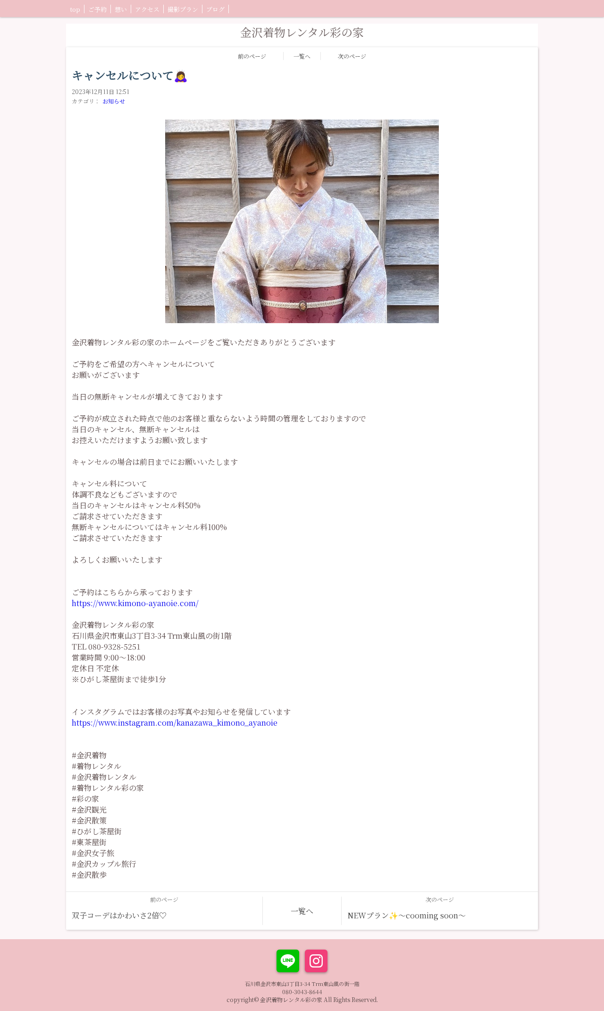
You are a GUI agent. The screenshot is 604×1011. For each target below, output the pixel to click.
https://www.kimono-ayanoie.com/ (135, 603)
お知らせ (113, 101)
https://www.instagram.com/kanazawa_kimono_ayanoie (174, 722)
